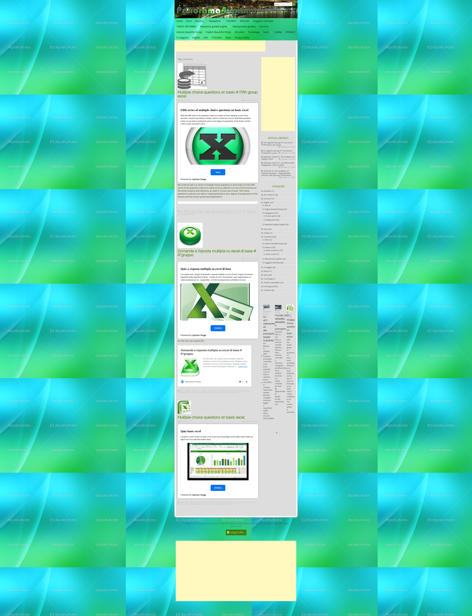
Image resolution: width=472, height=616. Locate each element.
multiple (207, 213)
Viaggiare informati (263, 20)
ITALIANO (231, 20)
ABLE (193, 211)
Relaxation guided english (213, 26)
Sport (266, 32)
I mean (180, 213)
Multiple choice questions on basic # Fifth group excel (218, 94)
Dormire (264, 26)
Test (221, 392)
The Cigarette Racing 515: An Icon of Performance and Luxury (277, 143)
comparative (212, 391)
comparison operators (226, 391)
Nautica (199, 20)
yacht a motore (272, 250)
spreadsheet (226, 504)
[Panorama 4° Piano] (216, 16)
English (196, 37)
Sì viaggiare (182, 37)
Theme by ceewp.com (238, 612)
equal (237, 391)
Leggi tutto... (237, 532)
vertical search (233, 392)
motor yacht (271, 216)
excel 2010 (243, 502)
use (179, 214)
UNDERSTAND (251, 213)
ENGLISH (244, 20)
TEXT (243, 213)
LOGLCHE (193, 213)
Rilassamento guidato (244, 26)
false (247, 391)
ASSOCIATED (210, 211)
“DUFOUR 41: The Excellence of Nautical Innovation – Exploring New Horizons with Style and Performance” (276, 173)
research (238, 213)
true (225, 392)
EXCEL (239, 211)
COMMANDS (221, 502)
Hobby (278, 32)
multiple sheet (196, 504)
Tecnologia (254, 32)
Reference (230, 213)
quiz (204, 504)
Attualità (239, 32)
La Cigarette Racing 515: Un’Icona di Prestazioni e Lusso (276, 152)
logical (199, 392)
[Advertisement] (220, 45)
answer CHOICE (202, 502)
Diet (206, 37)
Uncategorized (269, 286)
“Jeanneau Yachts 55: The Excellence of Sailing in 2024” (278, 158)
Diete (228, 37)
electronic (229, 502)
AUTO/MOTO (269, 195)
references (215, 392)
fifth (244, 211)
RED (224, 213)
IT (184, 213)
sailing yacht (271, 220)
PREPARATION (216, 213)
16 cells (197, 391)
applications (200, 211)
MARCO (201, 213)
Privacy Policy (242, 37)
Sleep (266, 271)
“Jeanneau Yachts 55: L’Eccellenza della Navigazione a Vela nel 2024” (277, 164)
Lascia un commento (251, 100)
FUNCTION (250, 211)
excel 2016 (252, 502)
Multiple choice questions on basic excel (211, 417)
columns (219, 211)
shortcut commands (214, 504)
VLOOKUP (184, 214)
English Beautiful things (218, 32)
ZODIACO (290, 32)
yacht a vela (270, 254)
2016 (188, 211)
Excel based (182, 504)
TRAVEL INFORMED (186, 26)
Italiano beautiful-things (189, 32)
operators (206, 392)
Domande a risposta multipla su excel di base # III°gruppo (217, 253)
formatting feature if (185, 392)
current (233, 211)
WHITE (191, 214)
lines (187, 213)
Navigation (215, 20)
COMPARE (226, 211)
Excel (189, 20)
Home (179, 20)
